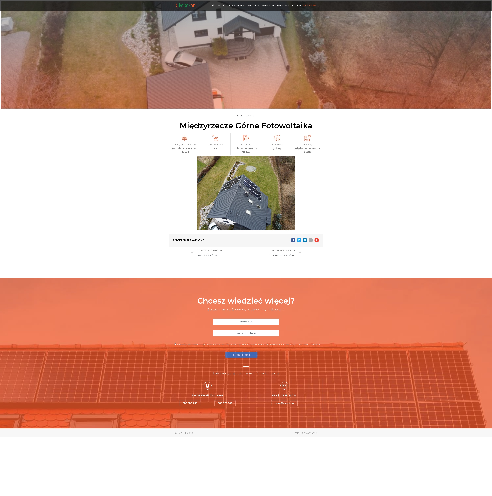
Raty (230, 5)
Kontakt (290, 5)
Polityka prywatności (305, 432)
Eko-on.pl (189, 432)
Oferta (220, 5)
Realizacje (253, 5)
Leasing (241, 5)
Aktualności (268, 5)
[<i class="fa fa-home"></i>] (213, 5)
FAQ (299, 5)
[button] (190, 403)
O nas (280, 5)
